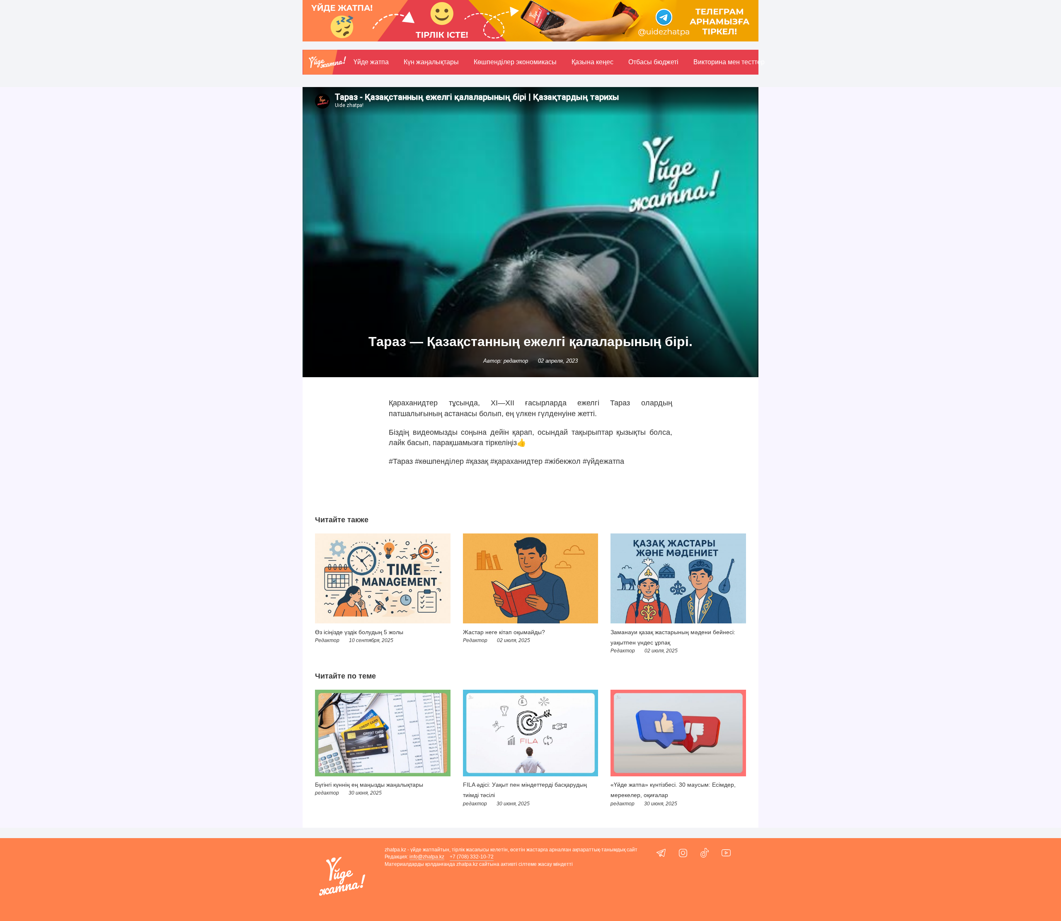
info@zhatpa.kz (426, 857)
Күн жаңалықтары (431, 61)
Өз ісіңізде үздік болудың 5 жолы (359, 632)
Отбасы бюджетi (653, 61)
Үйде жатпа (371, 61)
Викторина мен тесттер (729, 61)
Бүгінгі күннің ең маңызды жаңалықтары (369, 784)
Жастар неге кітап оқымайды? (504, 632)
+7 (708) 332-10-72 (472, 857)
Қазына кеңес (592, 61)
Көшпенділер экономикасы (515, 61)
